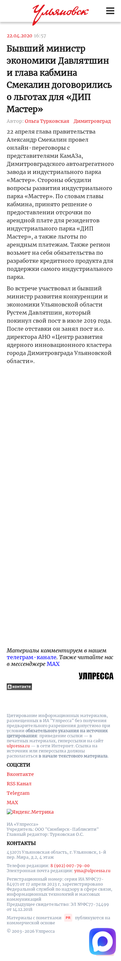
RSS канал (19, 784)
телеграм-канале (31, 657)
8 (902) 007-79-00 (70, 865)
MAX (53, 664)
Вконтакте (20, 774)
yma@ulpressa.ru (92, 870)
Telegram (18, 793)
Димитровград (92, 121)
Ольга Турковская (47, 121)
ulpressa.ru (18, 745)
